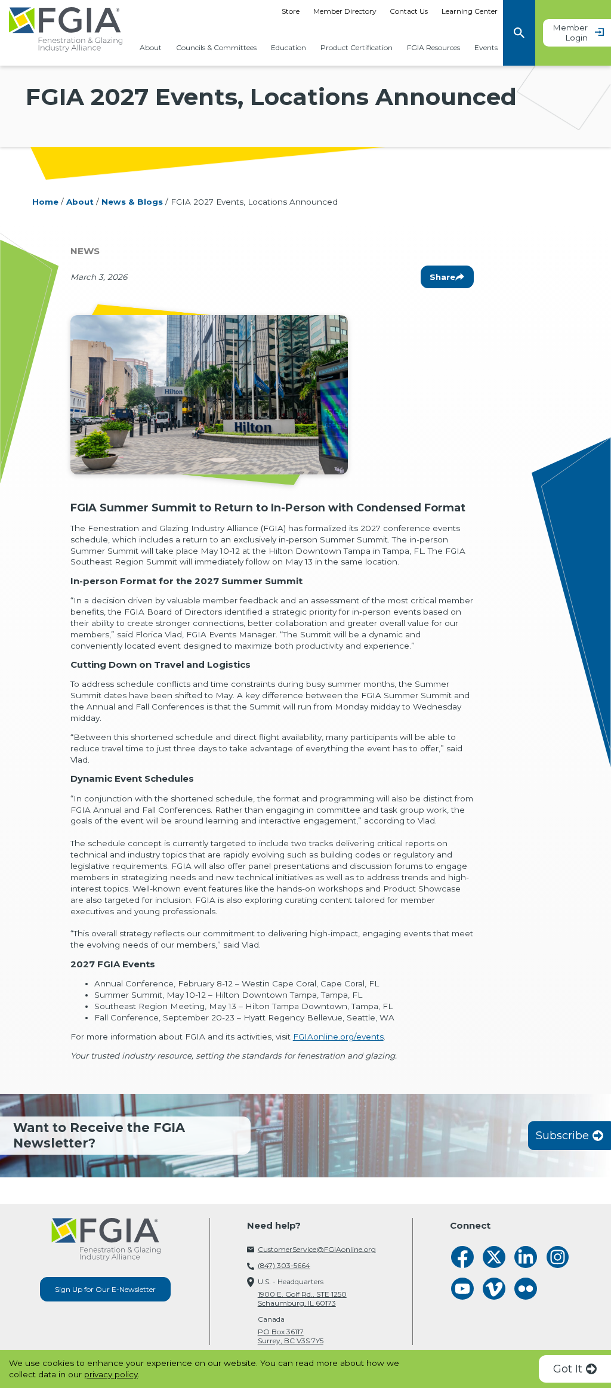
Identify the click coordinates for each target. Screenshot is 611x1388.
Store (291, 11)
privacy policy (111, 1374)
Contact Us (409, 11)
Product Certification (356, 48)
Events (486, 48)
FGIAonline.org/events (338, 1036)
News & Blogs (132, 201)
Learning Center (470, 11)
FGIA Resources (433, 48)
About (151, 48)
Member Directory (345, 11)
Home (45, 201)
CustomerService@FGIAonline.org (317, 1249)
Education (288, 48)
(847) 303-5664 (284, 1265)
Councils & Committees (216, 48)
